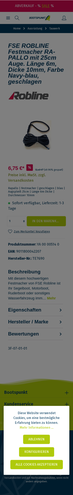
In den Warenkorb (47, 221)
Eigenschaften (24, 310)
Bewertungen (23, 334)
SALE (46, 6)
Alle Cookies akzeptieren (37, 464)
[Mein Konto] (64, 18)
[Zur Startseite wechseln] (39, 18)
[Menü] (8, 18)
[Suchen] (17, 18)
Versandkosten (12, 477)
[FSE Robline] (36, 97)
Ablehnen (36, 439)
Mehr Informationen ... (37, 427)
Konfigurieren (36, 452)
